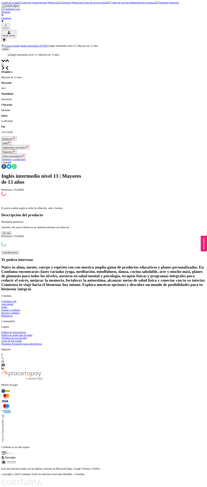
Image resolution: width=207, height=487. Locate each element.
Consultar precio (10, 252)
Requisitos (7, 152)
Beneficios (7, 139)
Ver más (6, 233)
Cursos (8, 46)
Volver (5, 49)
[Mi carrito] (3, 40)
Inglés (16, 46)
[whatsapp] (14, 167)
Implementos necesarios (14, 147)
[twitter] (9, 167)
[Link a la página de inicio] (2, 46)
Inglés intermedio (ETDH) (34, 46)
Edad (5, 143)
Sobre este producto (12, 156)
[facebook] (3, 167)
